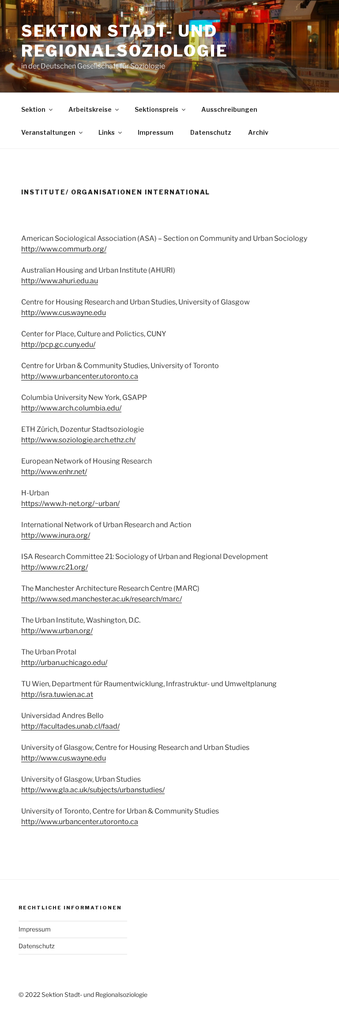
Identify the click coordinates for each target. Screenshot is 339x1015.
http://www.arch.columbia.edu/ (71, 408)
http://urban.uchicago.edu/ (64, 662)
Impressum (155, 132)
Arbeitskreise (90, 109)
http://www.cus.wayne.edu (63, 312)
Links (106, 132)
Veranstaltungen (48, 132)
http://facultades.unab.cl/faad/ (70, 726)
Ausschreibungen (229, 109)
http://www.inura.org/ (55, 535)
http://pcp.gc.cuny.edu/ (58, 344)
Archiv (258, 132)
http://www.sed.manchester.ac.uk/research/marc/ (101, 599)
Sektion (33, 109)
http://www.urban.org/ (57, 631)
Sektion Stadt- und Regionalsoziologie (124, 41)
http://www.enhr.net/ (54, 472)
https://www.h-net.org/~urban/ (70, 503)
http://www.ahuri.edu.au (59, 281)
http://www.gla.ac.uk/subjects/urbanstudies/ (93, 790)
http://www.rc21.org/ (54, 567)
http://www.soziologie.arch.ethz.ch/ (78, 440)
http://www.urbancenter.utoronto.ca (79, 376)
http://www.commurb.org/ (63, 249)
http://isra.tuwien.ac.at (57, 694)
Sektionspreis (156, 109)
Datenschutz (210, 132)
